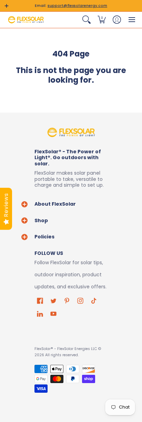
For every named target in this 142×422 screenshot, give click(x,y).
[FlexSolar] (26, 20)
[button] (6, 6)
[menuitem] (86, 20)
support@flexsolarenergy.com (77, 5)
